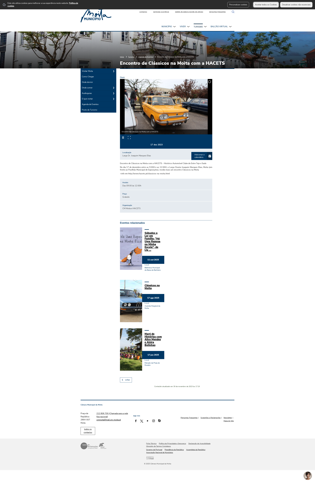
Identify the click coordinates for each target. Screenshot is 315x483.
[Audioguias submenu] (113, 93)
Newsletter (228, 418)
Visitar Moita (87, 71)
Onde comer (87, 88)
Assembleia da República (195, 450)
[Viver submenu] (188, 27)
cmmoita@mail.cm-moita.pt (108, 420)
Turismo (198, 27)
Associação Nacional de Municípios (159, 452)
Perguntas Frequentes (189, 418)
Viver (183, 26)
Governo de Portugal (154, 450)
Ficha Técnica (151, 443)
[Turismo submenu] (205, 27)
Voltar (127, 380)
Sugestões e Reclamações (211, 418)
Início (122, 57)
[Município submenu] (174, 27)
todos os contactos (88, 430)
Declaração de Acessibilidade (199, 443)
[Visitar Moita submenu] (113, 71)
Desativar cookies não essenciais (296, 5)
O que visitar (87, 99)
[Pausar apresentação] (123, 137)
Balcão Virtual (219, 26)
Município (167, 26)
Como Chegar (88, 77)
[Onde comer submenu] (113, 87)
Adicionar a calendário (199, 156)
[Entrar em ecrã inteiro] (129, 137)
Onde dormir (87, 82)
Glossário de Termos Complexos (158, 446)
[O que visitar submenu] (113, 99)
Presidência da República (174, 450)
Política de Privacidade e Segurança (172, 443)
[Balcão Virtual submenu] (230, 27)
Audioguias (87, 93)
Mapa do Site (229, 421)
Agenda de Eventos (145, 57)
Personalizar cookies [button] (238, 5)
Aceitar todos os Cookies (266, 5)
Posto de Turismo (89, 110)
